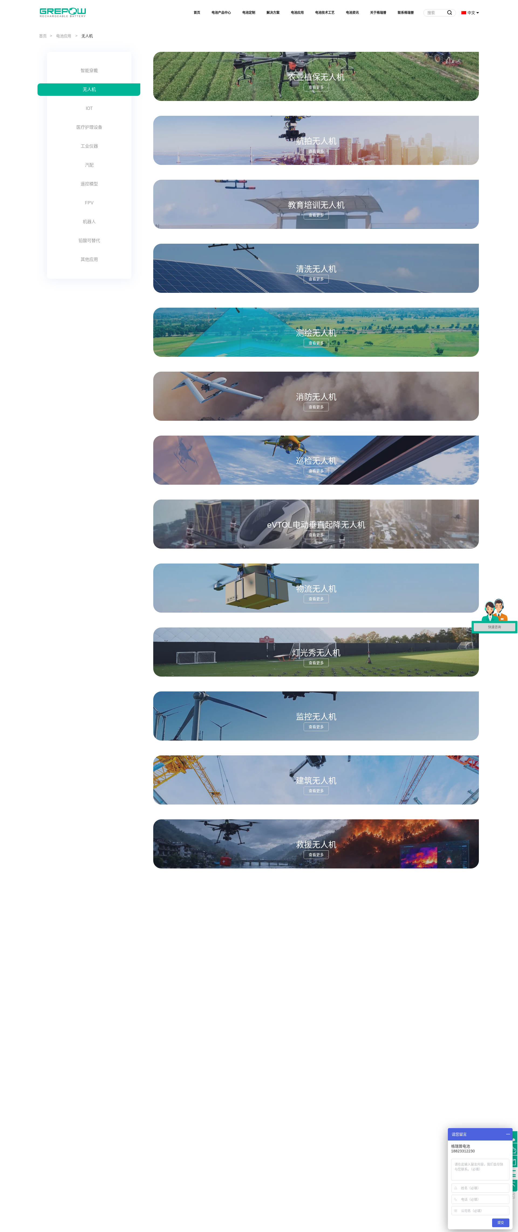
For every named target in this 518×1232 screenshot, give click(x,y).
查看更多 (316, 87)
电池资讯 (352, 13)
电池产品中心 (221, 13)
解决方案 (273, 13)
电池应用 (297, 13)
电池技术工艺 (325, 13)
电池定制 (248, 13)
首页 (197, 13)
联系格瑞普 (406, 13)
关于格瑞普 (378, 13)
